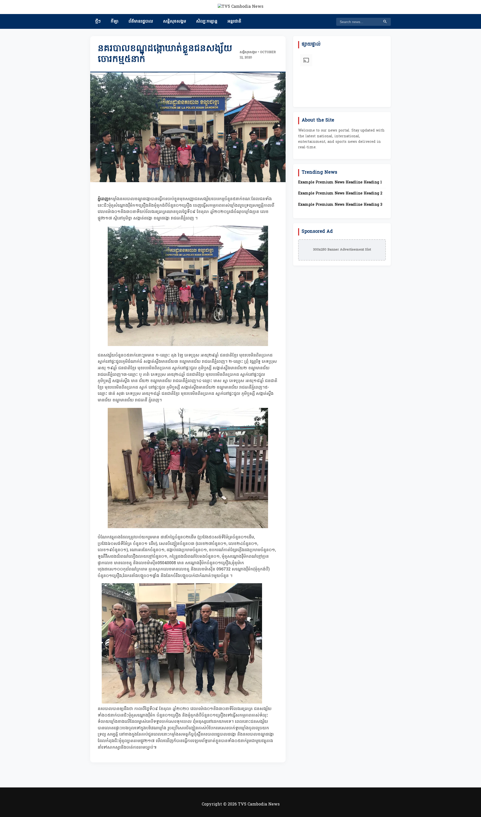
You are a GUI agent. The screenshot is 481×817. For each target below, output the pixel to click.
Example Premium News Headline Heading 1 (340, 182)
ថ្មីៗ (98, 22)
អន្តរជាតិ (234, 22)
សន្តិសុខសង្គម (174, 22)
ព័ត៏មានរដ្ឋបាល (141, 22)
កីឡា (114, 22)
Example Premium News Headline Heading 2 (340, 193)
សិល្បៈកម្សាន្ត (206, 22)
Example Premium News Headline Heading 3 (340, 204)
